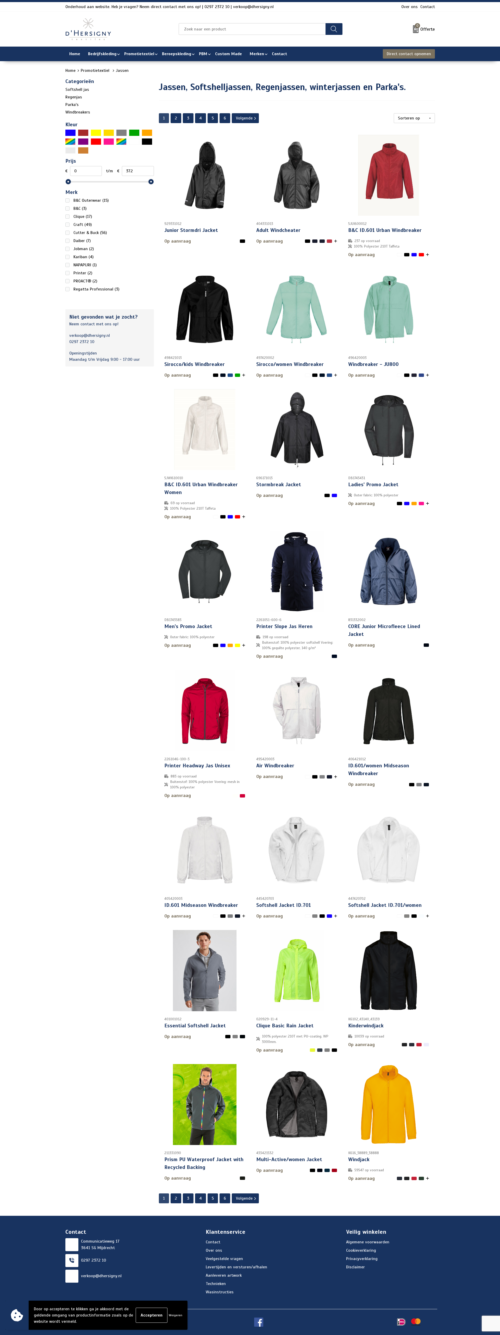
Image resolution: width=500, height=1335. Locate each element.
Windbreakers (77, 112)
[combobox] (252, 29)
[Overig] (70, 141)
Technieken (216, 1283)
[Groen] (134, 133)
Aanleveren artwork (224, 1275)
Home (70, 70)
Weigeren (175, 1315)
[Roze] (108, 141)
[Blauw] (70, 133)
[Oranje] (147, 133)
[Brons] (83, 150)
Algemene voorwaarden (367, 1242)
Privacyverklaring (362, 1258)
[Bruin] (83, 133)
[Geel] (96, 133)
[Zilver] (70, 150)
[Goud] (108, 133)
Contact (427, 6)
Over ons (409, 6)
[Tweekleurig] (121, 141)
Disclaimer (355, 1267)
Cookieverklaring (361, 1250)
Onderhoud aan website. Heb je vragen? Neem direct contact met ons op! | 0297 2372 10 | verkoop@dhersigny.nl (169, 6)
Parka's (72, 104)
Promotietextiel (96, 70)
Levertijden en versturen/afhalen (236, 1267)
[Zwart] (147, 141)
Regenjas (73, 97)
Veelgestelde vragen (224, 1258)
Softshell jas (77, 89)
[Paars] (83, 141)
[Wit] (134, 141)
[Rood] (96, 141)
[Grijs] (121, 133)
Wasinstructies (220, 1292)
